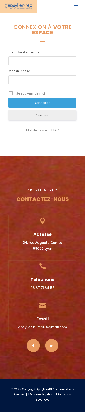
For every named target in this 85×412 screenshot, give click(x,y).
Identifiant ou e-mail (24, 52)
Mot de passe (19, 71)
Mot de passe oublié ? (42, 130)
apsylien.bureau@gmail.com (42, 327)
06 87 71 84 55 (42, 288)
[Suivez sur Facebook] (33, 345)
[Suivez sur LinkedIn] (51, 345)
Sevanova (42, 399)
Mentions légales (40, 394)
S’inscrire (42, 115)
